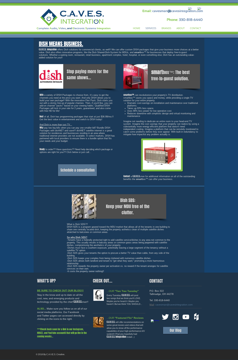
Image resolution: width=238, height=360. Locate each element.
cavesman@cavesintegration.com (174, 304)
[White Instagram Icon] (175, 317)
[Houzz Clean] (196, 317)
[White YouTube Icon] (186, 317)
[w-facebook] (155, 323)
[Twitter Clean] (165, 317)
